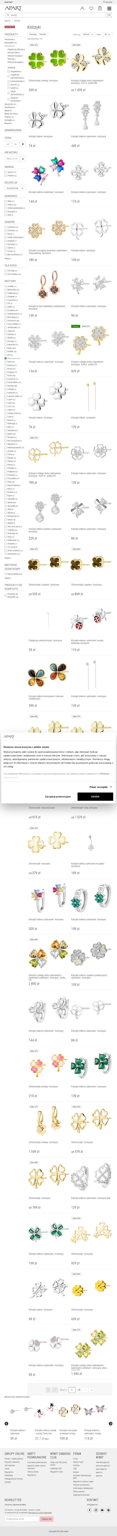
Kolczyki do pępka (16, 62)
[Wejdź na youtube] (102, 1510)
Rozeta (12, 492)
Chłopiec (12, 296)
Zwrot (7, 1469)
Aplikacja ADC (56, 1468)
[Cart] (99, 8)
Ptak (10, 482)
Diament (12, 230)
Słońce (11, 513)
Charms (9, 117)
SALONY (108, 2)
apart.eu (99, 1476)
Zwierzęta (13, 554)
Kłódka (11, 338)
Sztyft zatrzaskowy (17, 93)
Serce (11, 502)
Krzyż (11, 368)
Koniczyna (13, 358)
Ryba (10, 495)
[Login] (82, 8)
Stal (10, 215)
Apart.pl (7, 21)
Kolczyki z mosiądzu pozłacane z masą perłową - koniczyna (68, 1433)
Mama (11, 420)
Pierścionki (10, 39)
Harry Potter (14, 324)
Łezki (11, 403)
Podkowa (12, 471)
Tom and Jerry (14, 526)
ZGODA (95, 796)
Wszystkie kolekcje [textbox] (13, 188)
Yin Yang (12, 547)
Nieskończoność (15, 447)
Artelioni (11, 175)
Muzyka (12, 437)
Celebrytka (13, 293)
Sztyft (14, 88)
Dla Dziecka (14, 274)
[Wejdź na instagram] (96, 1510)
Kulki (11, 375)
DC (9, 303)
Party (10, 454)
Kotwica (11, 365)
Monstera (12, 430)
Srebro (11, 205)
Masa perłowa (14, 574)
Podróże (12, 475)
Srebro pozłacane (16, 208)
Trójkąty (12, 530)
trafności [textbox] (86, 34)
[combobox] (15, 188)
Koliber (11, 351)
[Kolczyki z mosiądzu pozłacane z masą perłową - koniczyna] (70, 1410)
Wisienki (12, 544)
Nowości (43, 34)
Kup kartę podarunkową (36, 1462)
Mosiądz (12, 211)
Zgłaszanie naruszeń (81, 1495)
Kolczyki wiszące (15, 56)
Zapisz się (46, 1519)
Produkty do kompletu (12, 595)
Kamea (11, 334)
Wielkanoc (13, 540)
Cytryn (11, 248)
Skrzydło (12, 506)
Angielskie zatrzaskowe (17, 76)
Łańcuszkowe (18, 81)
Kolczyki (9, 46)
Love (10, 417)
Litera (11, 410)
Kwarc (11, 251)
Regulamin (9, 1472)
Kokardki (12, 344)
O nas (75, 1459)
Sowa (11, 519)
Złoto (10, 201)
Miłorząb (12, 423)
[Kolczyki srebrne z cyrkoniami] (21, 1410)
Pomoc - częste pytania (14, 1459)
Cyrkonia (12, 227)
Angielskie (16, 71)
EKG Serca (13, 317)
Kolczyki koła (14, 53)
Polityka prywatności (81, 1485)
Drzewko (12, 310)
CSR (75, 1469)
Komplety (10, 120)
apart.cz (99, 1472)
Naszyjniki (10, 104)
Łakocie (11, 389)
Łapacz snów (14, 396)
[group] (21, 1424)
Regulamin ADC (56, 1472)
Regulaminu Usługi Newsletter (40, 1513)
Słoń (10, 509)
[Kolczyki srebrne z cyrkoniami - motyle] (95, 1410)
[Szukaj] (23, 144)
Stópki (11, 523)
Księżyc (12, 372)
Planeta (11, 468)
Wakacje (12, 533)
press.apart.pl (101, 1469)
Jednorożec (13, 327)
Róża (11, 489)
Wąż (10, 537)
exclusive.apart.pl (103, 1466)
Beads (8, 111)
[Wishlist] (91, 8)
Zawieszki (10, 107)
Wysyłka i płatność (12, 1462)
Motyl (11, 434)
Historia (76, 1465)
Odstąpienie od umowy (14, 1479)
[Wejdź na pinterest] (108, 1510)
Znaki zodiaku (15, 550)
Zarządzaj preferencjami (58, 796)
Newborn (12, 444)
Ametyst (12, 241)
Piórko (11, 461)
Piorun (11, 465)
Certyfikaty (9, 1475)
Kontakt (8, 1482)
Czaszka (12, 300)
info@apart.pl (92, 1505)
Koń (10, 355)
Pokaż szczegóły (99, 787)
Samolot (12, 499)
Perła (10, 234)
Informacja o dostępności (83, 1488)
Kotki (11, 362)
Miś (10, 427)
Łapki (11, 399)
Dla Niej (12, 271)
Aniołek (11, 286)
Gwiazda (13, 320)
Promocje (32, 34)
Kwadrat (12, 379)
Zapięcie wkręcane (16, 99)
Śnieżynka (13, 516)
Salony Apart (78, 1462)
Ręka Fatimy (14, 485)
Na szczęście (14, 441)
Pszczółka (13, 478)
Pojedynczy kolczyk (16, 49)
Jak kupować (10, 1465)
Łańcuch (12, 392)
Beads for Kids (11, 114)
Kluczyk (11, 341)
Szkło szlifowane (15, 237)
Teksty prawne (78, 1492)
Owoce (11, 451)
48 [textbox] (106, 34)
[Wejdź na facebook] (89, 1510)
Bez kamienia (14, 254)
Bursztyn (12, 244)
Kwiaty (12, 386)
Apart (11, 172)
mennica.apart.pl (102, 1462)
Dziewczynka (14, 314)
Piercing (12, 59)
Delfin (10, 307)
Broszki (8, 123)
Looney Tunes (14, 413)
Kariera (76, 1472)
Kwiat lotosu (14, 382)
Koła (11, 348)
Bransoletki (11, 43)
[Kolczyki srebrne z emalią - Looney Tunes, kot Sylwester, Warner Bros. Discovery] (46, 1410)
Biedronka (13, 290)
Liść (11, 406)
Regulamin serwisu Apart (83, 1481)
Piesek (11, 458)
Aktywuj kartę (32, 1472)
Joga (11, 331)
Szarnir (15, 84)
